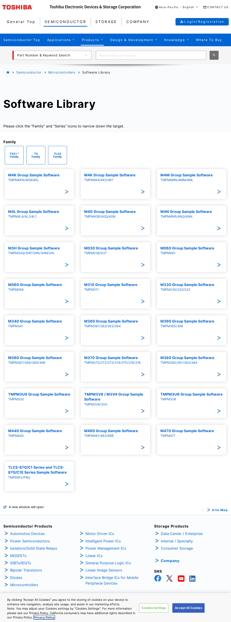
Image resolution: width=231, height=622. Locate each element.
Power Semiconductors (30, 541)
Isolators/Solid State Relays (33, 548)
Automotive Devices (27, 533)
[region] (115, 607)
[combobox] (151, 55)
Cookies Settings (153, 608)
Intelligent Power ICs (103, 541)
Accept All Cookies (188, 608)
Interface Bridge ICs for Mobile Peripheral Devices (111, 580)
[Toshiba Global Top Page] (26, 7)
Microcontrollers (61, 72)
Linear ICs (93, 555)
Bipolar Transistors (26, 570)
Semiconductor (29, 72)
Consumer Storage (177, 548)
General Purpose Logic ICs (108, 563)
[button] (176, 7)
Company (170, 560)
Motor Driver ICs (99, 533)
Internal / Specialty (177, 541)
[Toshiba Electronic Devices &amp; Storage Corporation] (95, 7)
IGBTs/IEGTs (20, 563)
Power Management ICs (105, 548)
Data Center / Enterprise (182, 533)
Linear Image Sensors (103, 570)
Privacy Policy (44, 617)
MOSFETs (18, 555)
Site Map (220, 510)
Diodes (16, 577)
